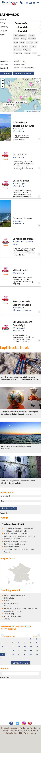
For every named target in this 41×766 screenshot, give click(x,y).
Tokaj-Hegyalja (9, 614)
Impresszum (8, 730)
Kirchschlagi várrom (11, 603)
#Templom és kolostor (22, 310)
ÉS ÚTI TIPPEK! (8, 629)
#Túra (15, 244)
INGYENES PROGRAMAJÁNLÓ (16, 626)
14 (25, 647)
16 (37, 647)
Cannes (7, 552)
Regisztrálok (4, 513)
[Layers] (37, 81)
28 (25, 654)
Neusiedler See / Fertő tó (12, 611)
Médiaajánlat (11, 733)
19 (13, 650)
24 (2, 654)
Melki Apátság (9, 598)
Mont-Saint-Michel (12, 547)
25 (7, 654)
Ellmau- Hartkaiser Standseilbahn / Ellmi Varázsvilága (22, 608)
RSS (20, 733)
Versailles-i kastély (12, 539)
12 (13, 647)
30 (37, 654)
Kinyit (39, 55)
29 (31, 654)
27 (19, 654)
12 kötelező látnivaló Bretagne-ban (18, 528)
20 (19, 650)
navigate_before (2, 635)
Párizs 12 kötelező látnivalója (16, 534)
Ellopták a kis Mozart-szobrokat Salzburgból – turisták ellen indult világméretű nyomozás (20, 413)
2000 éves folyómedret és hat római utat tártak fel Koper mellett (18, 482)
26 (13, 654)
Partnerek (32, 730)
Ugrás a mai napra (20, 663)
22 (31, 650)
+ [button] (3, 80)
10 (2, 647)
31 (2, 658)
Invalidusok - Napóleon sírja (16, 541)
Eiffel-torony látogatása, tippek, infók (19, 536)
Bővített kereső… (5, 678)
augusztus (9, 636)
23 (37, 650)
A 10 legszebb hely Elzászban (16, 531)
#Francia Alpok (19, 183)
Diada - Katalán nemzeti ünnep (14, 595)
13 (19, 647)
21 (25, 650)
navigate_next (38, 635)
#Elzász (16, 241)
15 (31, 647)
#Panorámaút (18, 131)
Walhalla (7, 619)
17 (2, 650)
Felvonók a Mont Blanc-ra (14, 544)
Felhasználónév (5, 496)
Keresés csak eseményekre (24, 68)
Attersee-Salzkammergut (12, 616)
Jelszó (2, 501)
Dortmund (7, 606)
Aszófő (6, 601)
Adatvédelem (30, 733)
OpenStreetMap (30, 111)
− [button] (3, 83)
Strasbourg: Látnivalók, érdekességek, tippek (20, 549)
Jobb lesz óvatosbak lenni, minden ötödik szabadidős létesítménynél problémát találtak (20, 378)
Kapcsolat (21, 730)
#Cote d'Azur (18, 128)
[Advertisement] (20, 700)
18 (7, 650)
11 (7, 647)
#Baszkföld (17, 221)
